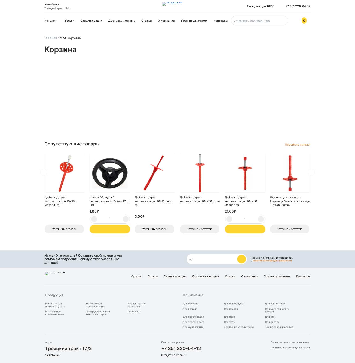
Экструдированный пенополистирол (98, 313)
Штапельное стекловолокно (54, 313)
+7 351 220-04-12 (181, 348)
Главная (50, 38)
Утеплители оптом (194, 20)
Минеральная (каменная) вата (55, 305)
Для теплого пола (193, 321)
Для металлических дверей (277, 310)
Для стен (270, 316)
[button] (43, 172)
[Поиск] (284, 22)
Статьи (146, 20)
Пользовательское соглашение (290, 342)
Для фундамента (193, 327)
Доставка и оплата (121, 20)
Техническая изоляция (279, 327)
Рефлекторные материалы (136, 305)
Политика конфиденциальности (290, 347)
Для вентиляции (275, 303)
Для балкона (190, 303)
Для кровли (231, 309)
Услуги (69, 20)
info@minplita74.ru (173, 355)
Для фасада (272, 321)
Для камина (190, 309)
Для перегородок (193, 316)
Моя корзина (70, 38)
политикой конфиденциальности (272, 260)
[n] (241, 259)
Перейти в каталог (298, 144)
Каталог (50, 20)
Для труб (229, 321)
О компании (166, 20)
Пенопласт (134, 311)
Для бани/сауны (233, 303)
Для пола (229, 316)
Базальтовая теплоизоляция (95, 305)
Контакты (220, 20)
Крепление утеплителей (239, 327)
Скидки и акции (91, 20)
